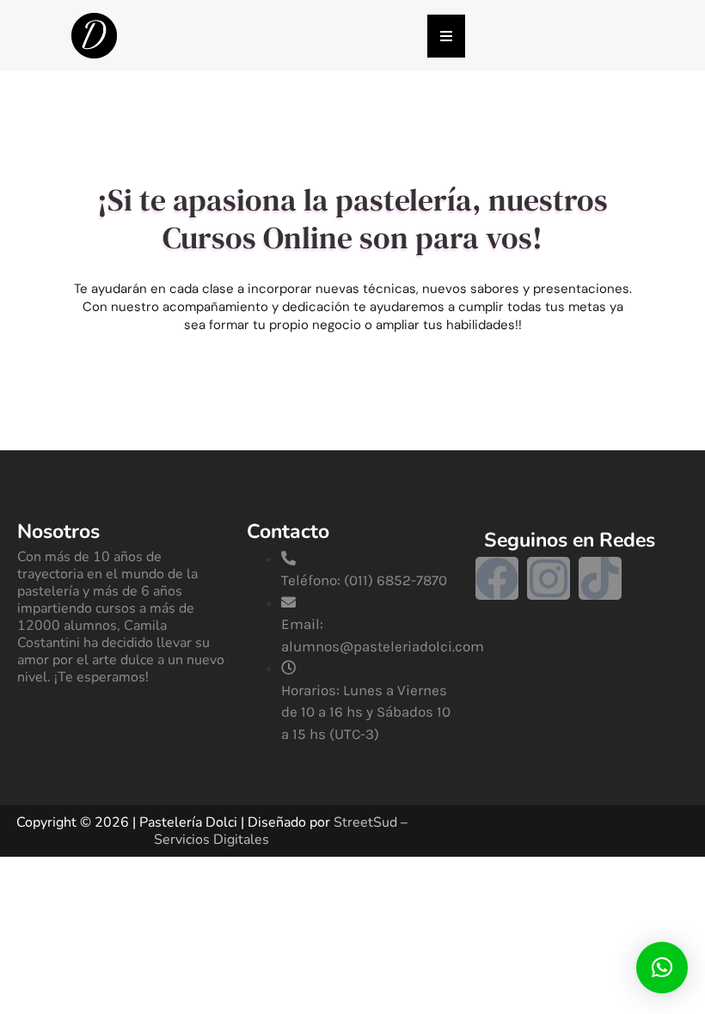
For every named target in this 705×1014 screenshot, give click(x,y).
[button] (662, 967)
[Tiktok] (600, 578)
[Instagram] (548, 578)
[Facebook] (496, 578)
